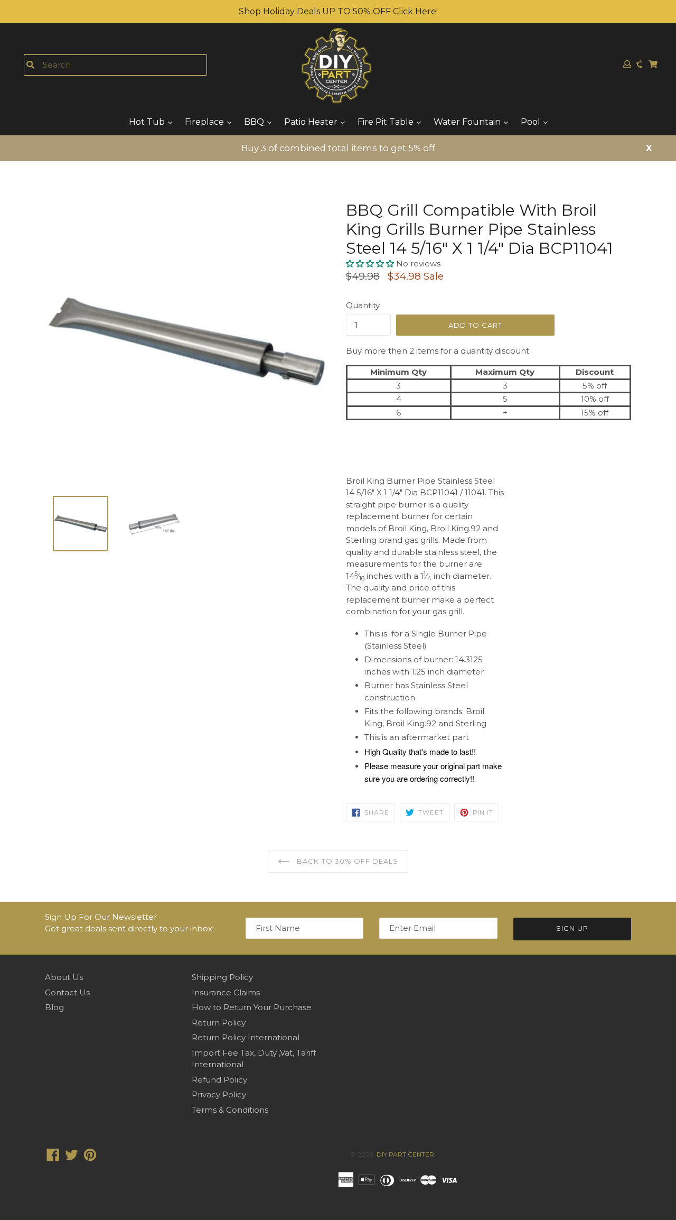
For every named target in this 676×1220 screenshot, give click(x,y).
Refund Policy (219, 1080)
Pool (531, 122)
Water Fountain (468, 122)
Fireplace (205, 122)
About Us (64, 977)
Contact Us (67, 992)
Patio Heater (312, 122)
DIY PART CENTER (405, 1154)
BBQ (255, 122)
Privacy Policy (219, 1094)
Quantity (363, 305)
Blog (54, 1007)
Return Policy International (245, 1037)
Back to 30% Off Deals (346, 861)
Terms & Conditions (230, 1110)
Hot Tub (148, 122)
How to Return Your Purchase (252, 1007)
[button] (371, 263)
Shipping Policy (222, 977)
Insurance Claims (226, 992)
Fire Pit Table (387, 122)
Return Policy (219, 1023)
